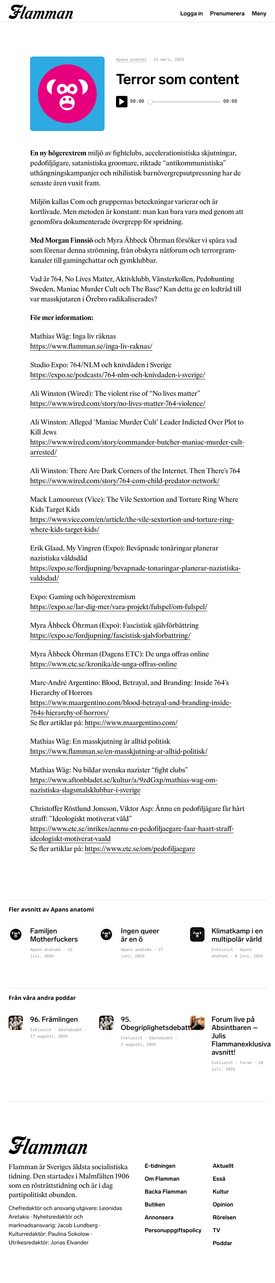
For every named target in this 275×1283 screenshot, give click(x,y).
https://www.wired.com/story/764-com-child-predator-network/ (124, 481)
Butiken (155, 1204)
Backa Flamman (166, 1192)
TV (216, 1230)
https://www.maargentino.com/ (131, 723)
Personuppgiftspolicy (173, 1230)
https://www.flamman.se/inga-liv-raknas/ (91, 346)
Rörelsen (224, 1217)
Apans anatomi (131, 59)
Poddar (222, 1243)
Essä (219, 1179)
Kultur (221, 1192)
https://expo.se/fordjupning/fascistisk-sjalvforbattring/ (110, 635)
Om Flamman (162, 1179)
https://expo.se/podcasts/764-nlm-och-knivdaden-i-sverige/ (117, 375)
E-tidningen (160, 1166)
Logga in (191, 13)
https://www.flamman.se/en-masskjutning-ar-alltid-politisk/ (119, 751)
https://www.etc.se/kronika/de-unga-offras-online (103, 664)
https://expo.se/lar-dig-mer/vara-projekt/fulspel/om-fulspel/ (118, 607)
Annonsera (159, 1217)
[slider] (184, 101)
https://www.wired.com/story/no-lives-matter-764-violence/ (118, 403)
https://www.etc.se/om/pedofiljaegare (140, 849)
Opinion (223, 1204)
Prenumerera (227, 13)
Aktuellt (223, 1166)
